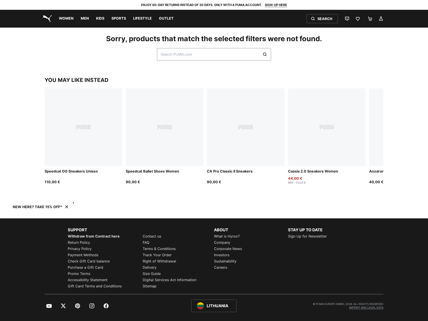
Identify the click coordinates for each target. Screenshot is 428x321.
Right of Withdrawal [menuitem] (159, 261)
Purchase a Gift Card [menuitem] (85, 267)
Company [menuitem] (222, 242)
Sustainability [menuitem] (225, 261)
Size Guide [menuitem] (152, 273)
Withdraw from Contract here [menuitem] (94, 236)
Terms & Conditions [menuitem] (159, 248)
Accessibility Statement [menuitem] (87, 280)
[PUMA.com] (46, 18)
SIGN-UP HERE (276, 5)
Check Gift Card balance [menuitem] (89, 261)
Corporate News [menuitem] (228, 248)
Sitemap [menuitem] (149, 286)
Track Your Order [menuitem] (157, 255)
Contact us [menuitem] (152, 236)
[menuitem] (66, 19)
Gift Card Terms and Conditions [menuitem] (95, 286)
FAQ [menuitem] (146, 242)
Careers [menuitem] (220, 267)
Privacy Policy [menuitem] (80, 248)
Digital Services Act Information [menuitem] (169, 280)
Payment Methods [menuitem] (83, 255)
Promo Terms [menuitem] (79, 273)
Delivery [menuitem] (149, 267)
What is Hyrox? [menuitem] (227, 236)
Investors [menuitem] (221, 255)
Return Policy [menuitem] (79, 242)
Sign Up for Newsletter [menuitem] (307, 236)
